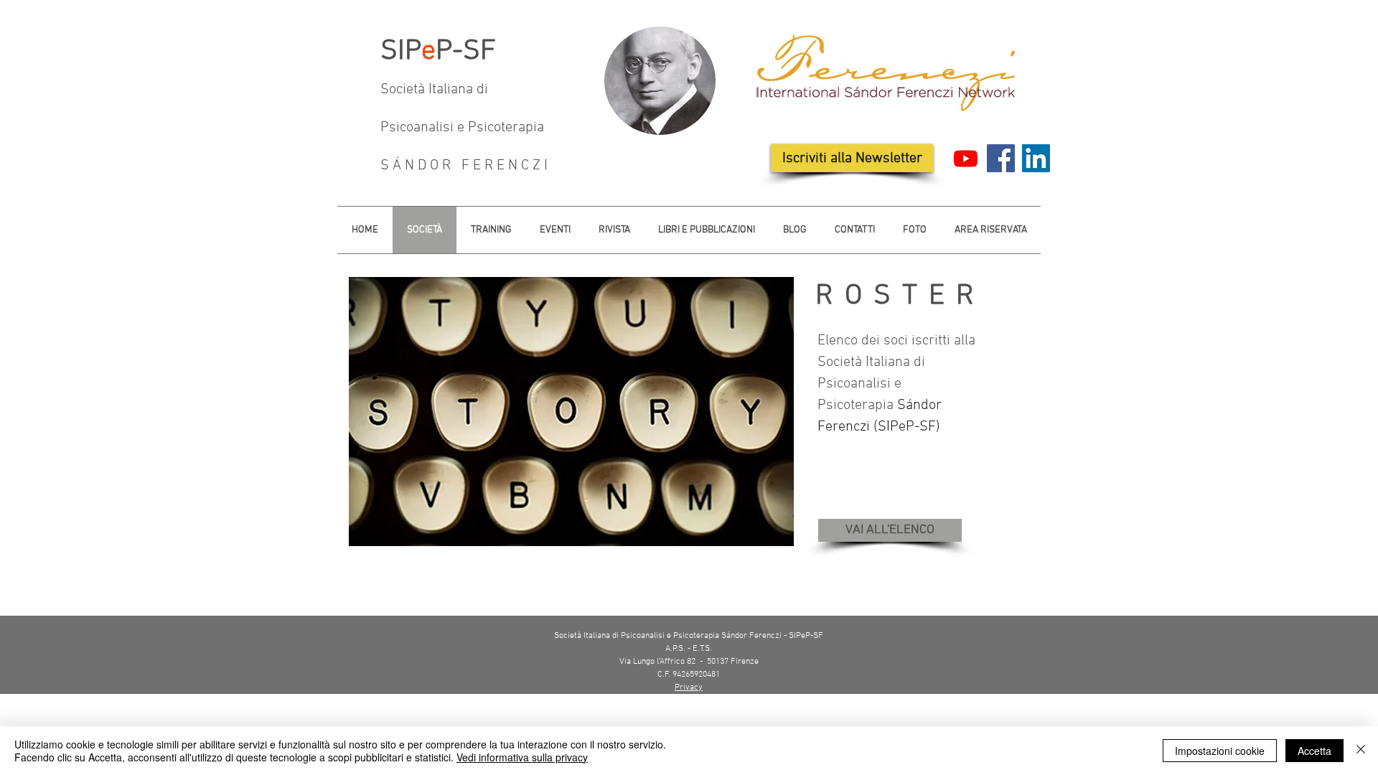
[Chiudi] (1360, 751)
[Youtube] (966, 158)
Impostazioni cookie (1220, 750)
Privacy (689, 687)
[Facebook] (1001, 158)
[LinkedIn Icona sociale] (1036, 158)
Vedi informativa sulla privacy (522, 757)
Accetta (1314, 750)
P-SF (466, 51)
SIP (400, 51)
